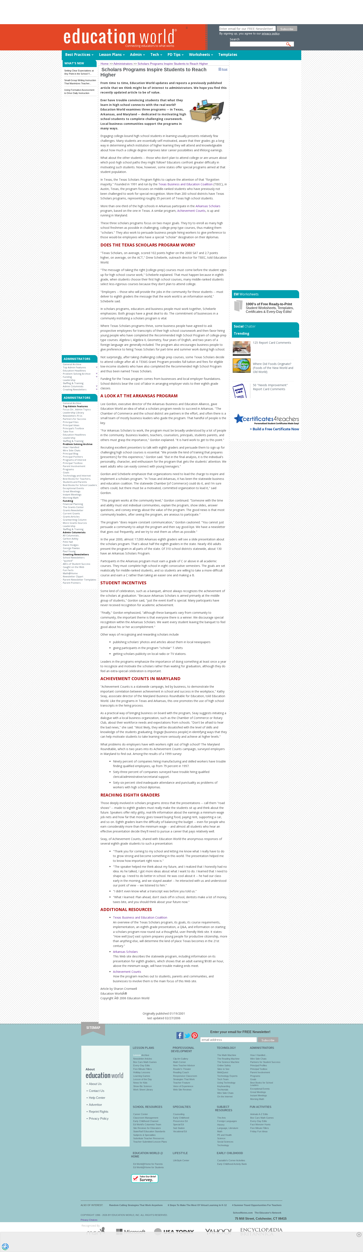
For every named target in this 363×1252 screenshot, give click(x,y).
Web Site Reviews (182, 1089)
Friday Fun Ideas (259, 1131)
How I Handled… (258, 1055)
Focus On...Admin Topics (77, 409)
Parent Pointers (71, 582)
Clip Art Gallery (180, 1058)
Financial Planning (73, 504)
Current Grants (71, 513)
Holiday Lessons (141, 1072)
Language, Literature (227, 1128)
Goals (66, 472)
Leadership (69, 380)
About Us (95, 1084)
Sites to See (223, 1069)
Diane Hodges (70, 544)
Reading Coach (181, 1072)
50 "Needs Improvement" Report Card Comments (270, 387)
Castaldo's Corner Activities (231, 1160)
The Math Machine (226, 1055)
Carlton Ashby (70, 538)
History (221, 1124)
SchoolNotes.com (243, 1212)
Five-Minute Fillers (142, 1069)
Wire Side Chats (71, 450)
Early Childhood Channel (145, 1121)
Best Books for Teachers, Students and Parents (77, 480)
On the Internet (225, 1096)
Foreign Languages (227, 1121)
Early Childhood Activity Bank (232, 1164)
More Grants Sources (75, 522)
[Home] (124, 37)
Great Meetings (71, 491)
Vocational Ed (180, 1131)
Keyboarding (223, 1086)
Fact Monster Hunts (260, 1124)
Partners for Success (74, 418)
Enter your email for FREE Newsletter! (240, 1032)
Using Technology (226, 1082)
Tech (154, 54)
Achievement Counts (191, 211)
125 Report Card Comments (272, 343)
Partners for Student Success (265, 1062)
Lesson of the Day (142, 1079)
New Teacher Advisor (184, 1065)
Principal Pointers (73, 456)
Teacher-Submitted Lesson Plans (150, 1141)
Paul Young (69, 551)
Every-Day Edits (141, 1065)
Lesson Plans (110, 54)
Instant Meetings (72, 494)
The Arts (221, 1117)
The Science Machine (228, 1062)
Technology (223, 1145)
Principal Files (70, 422)
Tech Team (223, 1079)
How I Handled (71, 447)
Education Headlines (74, 370)
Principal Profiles (258, 1065)
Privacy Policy (99, 1118)
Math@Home (70, 573)
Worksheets (199, 54)
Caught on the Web (73, 567)
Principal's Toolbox (73, 428)
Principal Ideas (71, 425)
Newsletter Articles (142, 1058)
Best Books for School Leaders (80, 485)
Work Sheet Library (143, 1089)
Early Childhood (181, 1117)
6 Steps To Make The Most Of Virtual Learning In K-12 (197, 1205)
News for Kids (140, 1082)
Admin (136, 54)
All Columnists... (71, 535)
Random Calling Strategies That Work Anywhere (136, 1205)
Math (219, 1131)
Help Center (97, 1097)
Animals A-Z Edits (259, 1114)
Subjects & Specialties (144, 1135)
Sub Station (179, 1128)
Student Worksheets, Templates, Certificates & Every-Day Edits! (270, 307)
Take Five (68, 431)
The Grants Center (73, 507)
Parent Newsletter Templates (79, 579)
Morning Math (71, 497)
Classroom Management (145, 1117)
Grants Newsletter (73, 510)
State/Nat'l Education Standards (149, 1131)
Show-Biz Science (142, 1086)
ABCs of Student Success (76, 563)
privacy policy (270, 33)
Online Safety (224, 1065)
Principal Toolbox (73, 463)
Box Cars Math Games (145, 1062)
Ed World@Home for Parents (148, 1164)
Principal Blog (70, 453)
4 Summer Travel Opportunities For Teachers (256, 1205)
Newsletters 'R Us (72, 415)
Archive (145, 1055)
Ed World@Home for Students (148, 1167)
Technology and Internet (77, 475)
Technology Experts (227, 1076)
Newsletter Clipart (73, 576)
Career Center (140, 1114)
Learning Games (141, 1076)
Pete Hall (68, 541)
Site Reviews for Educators (147, 1128)
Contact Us (96, 1091)
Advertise (95, 1104)
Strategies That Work (184, 1079)
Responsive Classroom (185, 1076)
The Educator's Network (268, 1212)
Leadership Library (73, 412)
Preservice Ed (180, 1121)
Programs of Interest (74, 459)
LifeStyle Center (181, 1160)
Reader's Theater (182, 1069)
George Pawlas (71, 548)
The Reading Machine (228, 1058)
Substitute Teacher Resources (148, 1138)
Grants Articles (71, 516)
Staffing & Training (73, 383)
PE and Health (224, 1135)
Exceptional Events (73, 488)
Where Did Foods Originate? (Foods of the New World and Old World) (273, 368)
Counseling (178, 1114)
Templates (227, 54)
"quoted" (68, 560)
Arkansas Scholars (208, 206)
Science (221, 1138)
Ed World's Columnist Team (147, 1124)
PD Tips (173, 54)
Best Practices (77, 54)
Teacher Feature (181, 1082)
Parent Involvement (74, 466)
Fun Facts (68, 570)
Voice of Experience (183, 1086)
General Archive (72, 364)
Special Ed (178, 1124)
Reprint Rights (98, 1111)
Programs (68, 469)
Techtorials (222, 1089)
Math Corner (179, 1062)
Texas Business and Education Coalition (185, 184)
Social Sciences (225, 1141)
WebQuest (222, 1072)
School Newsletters (73, 557)
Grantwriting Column (75, 519)
